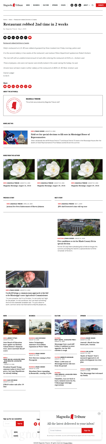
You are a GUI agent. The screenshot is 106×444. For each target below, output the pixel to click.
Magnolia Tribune (13, 183)
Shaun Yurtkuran (92, 369)
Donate (101, 5)
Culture (46, 5)
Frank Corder (39, 131)
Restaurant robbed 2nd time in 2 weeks (16, 43)
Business (36, 5)
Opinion (55, 5)
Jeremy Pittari (12, 338)
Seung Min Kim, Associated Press (14, 359)
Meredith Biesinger (67, 357)
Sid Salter (89, 351)
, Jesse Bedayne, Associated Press (12, 361)
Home (5, 19)
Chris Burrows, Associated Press (66, 374)
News (28, 5)
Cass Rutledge (12, 380)
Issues (63, 5)
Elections (61, 238)
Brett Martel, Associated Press (65, 340)
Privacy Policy (91, 435)
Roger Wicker (90, 338)
